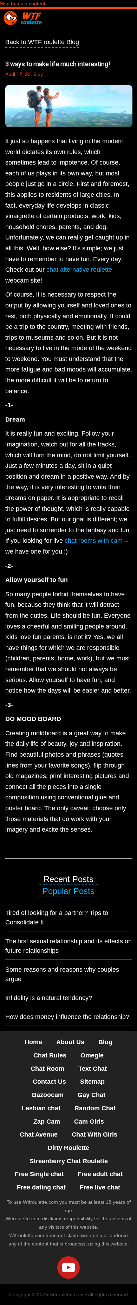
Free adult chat (100, 1174)
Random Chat (95, 1108)
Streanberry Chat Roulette (69, 1161)
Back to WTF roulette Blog (42, 42)
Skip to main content (22, 3)
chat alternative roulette (79, 269)
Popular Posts (68, 891)
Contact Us (49, 1081)
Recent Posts (68, 879)
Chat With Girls (94, 1134)
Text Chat (92, 1068)
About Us (70, 1042)
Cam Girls (89, 1121)
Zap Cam (46, 1121)
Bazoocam (48, 1094)
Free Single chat (39, 1174)
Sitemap (92, 1081)
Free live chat (100, 1187)
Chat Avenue (39, 1134)
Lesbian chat (41, 1108)
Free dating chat (41, 1187)
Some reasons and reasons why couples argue (62, 974)
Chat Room (47, 1068)
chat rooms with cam (94, 540)
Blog (105, 1042)
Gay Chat (91, 1094)
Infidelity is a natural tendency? (48, 997)
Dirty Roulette (68, 1147)
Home (33, 1042)
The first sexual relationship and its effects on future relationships (68, 946)
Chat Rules (49, 1055)
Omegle (92, 1055)
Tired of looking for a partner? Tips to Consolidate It (56, 917)
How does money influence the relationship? (67, 1016)
